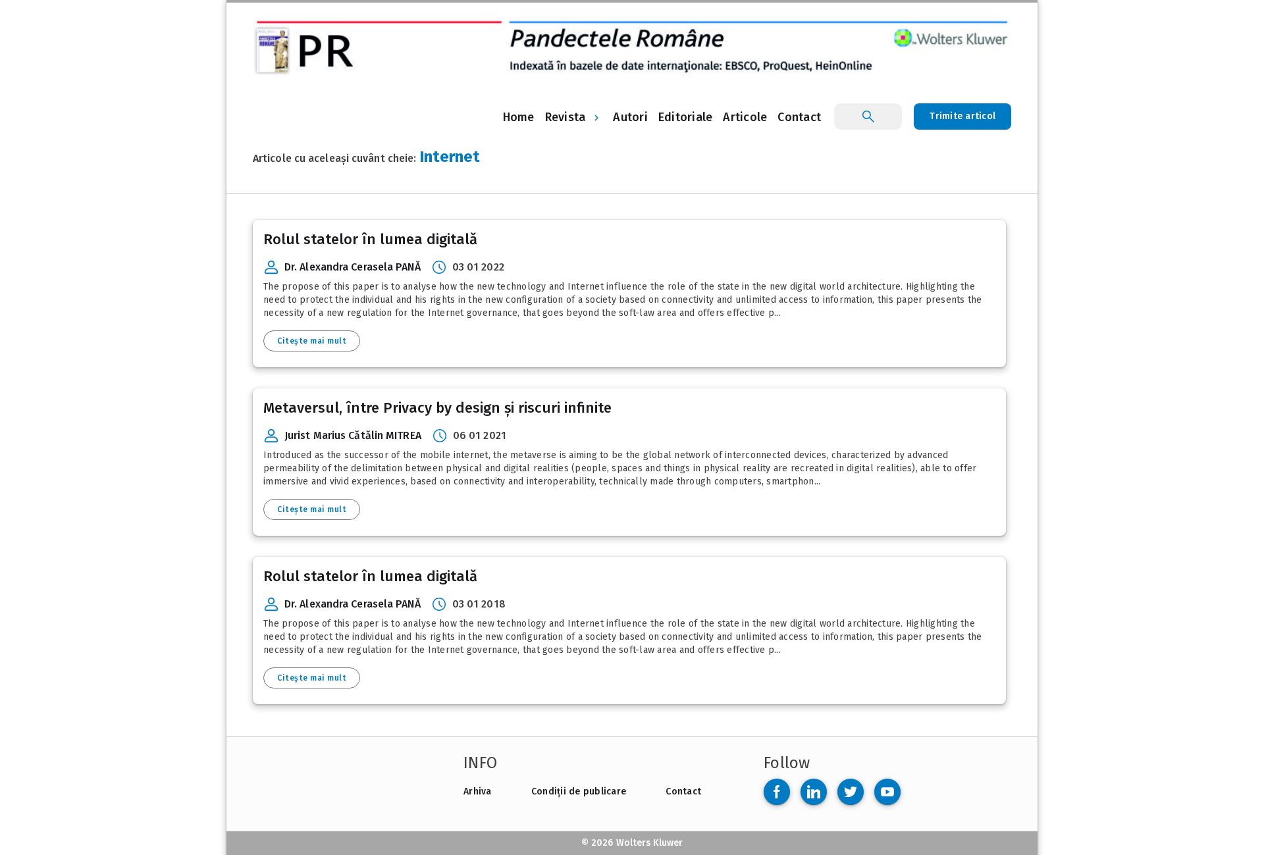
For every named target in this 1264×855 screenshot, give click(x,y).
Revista (565, 117)
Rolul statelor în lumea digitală (370, 239)
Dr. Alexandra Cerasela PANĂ (352, 267)
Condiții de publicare (578, 791)
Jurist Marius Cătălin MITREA (352, 435)
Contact (683, 791)
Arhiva (477, 791)
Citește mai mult (311, 341)
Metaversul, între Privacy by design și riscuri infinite (437, 408)
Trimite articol (962, 116)
